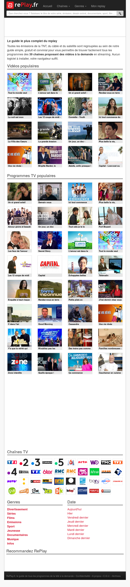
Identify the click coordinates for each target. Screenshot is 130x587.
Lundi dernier (75, 534)
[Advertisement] (65, 27)
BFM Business (59, 481)
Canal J (24, 491)
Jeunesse (13, 531)
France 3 (35, 462)
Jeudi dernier (75, 521)
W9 (94, 462)
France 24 (82, 481)
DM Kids (59, 491)
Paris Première (106, 472)
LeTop (71, 491)
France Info (24, 481)
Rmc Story (71, 472)
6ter (47, 472)
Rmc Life (83, 472)
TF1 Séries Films (36, 472)
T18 (118, 472)
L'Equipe (118, 481)
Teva (94, 472)
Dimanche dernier (78, 538)
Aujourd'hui (74, 509)
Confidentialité (83, 576)
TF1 (12, 462)
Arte (82, 462)
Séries (11, 513)
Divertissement (17, 509)
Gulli (12, 491)
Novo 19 (12, 481)
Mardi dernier (75, 530)
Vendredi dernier (77, 517)
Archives (116, 576)
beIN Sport (94, 481)
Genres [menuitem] (80, 6)
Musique (13, 539)
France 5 (59, 462)
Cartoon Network (35, 491)
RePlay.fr (10, 576)
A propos (96, 576)
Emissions (14, 522)
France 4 (12, 472)
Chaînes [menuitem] (62, 6)
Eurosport (106, 481)
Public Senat (94, 491)
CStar (24, 472)
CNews (35, 481)
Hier (70, 513)
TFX (118, 462)
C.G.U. (106, 576)
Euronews (71, 481)
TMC (106, 462)
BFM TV (47, 481)
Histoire (106, 491)
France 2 (24, 462)
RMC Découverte (59, 472)
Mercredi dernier (77, 525)
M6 (71, 462)
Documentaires (17, 535)
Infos (10, 543)
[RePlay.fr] (23, 4)
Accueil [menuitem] (47, 6)
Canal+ (47, 462)
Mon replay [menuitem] (98, 6)
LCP (82, 491)
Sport (11, 526)
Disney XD (47, 491)
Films (11, 518)
